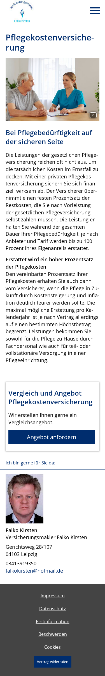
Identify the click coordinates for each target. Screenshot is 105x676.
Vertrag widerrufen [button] (52, 661)
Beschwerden (52, 634)
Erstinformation (52, 621)
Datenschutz (52, 608)
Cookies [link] (52, 647)
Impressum (53, 596)
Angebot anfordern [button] (51, 437)
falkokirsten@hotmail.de (34, 570)
